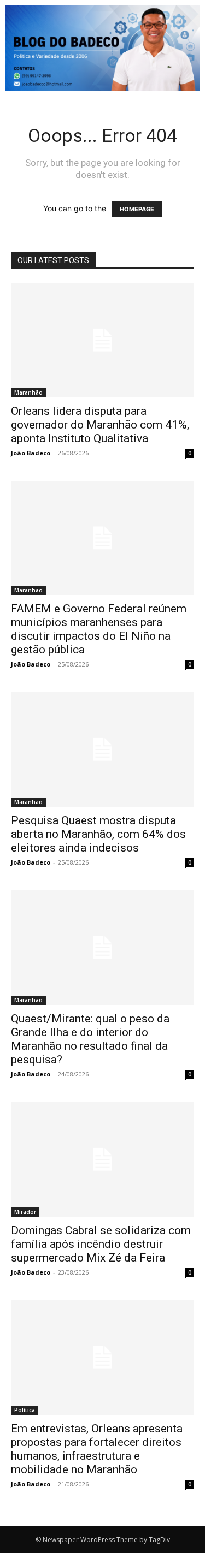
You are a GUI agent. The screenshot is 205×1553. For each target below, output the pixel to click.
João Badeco (30, 453)
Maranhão (28, 392)
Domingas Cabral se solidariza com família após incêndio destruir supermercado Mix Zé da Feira (101, 1244)
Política (24, 1410)
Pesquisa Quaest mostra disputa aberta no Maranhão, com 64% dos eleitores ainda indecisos (98, 834)
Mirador (25, 1212)
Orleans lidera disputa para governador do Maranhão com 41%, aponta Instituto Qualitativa (100, 424)
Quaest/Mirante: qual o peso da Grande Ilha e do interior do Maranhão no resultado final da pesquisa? (90, 1039)
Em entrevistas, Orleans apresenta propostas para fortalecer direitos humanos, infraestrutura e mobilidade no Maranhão (97, 1449)
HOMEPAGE (137, 209)
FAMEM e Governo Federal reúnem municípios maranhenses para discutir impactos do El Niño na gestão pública (98, 629)
